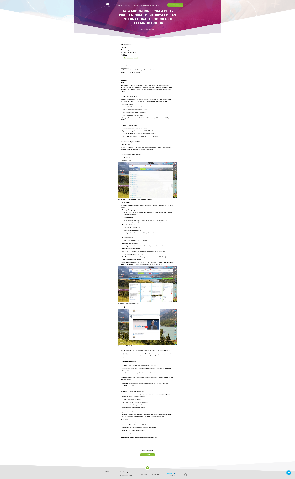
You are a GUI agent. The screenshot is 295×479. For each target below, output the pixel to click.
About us (119, 5)
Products (135, 5)
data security (130, 58)
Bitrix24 (136, 58)
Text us (147, 454)
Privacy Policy (106, 471)
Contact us (175, 5)
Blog (157, 5)
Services (127, 5)
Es (190, 5)
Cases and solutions (147, 5)
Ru (186, 5)
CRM (125, 58)
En (188, 5)
